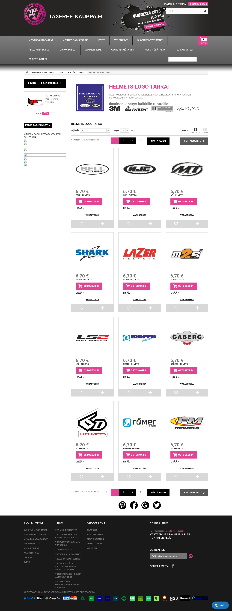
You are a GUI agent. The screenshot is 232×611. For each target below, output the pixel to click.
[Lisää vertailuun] (103, 224)
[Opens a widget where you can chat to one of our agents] (220, 605)
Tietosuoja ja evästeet (68, 554)
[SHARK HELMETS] (92, 253)
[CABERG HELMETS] (187, 338)
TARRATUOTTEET (32, 544)
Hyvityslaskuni (95, 535)
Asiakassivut (96, 522)
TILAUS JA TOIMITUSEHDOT (68, 559)
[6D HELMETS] (92, 422)
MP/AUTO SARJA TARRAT (36, 539)
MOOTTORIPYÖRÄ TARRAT (72, 73)
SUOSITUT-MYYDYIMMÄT (35, 530)
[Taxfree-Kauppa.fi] (35, 14)
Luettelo (205, 133)
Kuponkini (92, 548)
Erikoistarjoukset (44, 83)
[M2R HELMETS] (187, 253)
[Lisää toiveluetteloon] (81, 224)
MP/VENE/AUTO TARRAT (43, 73)
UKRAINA (28, 557)
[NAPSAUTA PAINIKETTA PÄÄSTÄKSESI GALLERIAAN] (45, 135)
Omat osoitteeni (95, 539)
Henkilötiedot (94, 544)
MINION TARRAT (31, 548)
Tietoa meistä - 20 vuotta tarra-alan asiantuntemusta (65, 566)
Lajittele (75, 130)
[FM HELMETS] (187, 422)
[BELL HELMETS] (92, 169)
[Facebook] (173, 566)
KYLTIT (27, 562)
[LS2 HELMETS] (92, 338)
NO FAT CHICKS (52, 96)
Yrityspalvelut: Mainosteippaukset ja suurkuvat (67, 585)
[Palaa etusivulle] (27, 73)
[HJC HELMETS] (139, 169)
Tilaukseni (92, 530)
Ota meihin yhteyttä (175, 4)
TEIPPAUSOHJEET (63, 550)
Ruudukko (195, 133)
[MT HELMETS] (187, 169)
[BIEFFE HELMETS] (139, 338)
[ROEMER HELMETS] (139, 422)
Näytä (116, 130)
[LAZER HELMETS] (139, 253)
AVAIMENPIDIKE (31, 553)
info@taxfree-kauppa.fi (174, 531)
